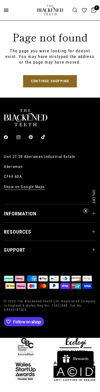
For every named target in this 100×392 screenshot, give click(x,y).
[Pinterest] (34, 137)
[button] (93, 196)
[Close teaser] (85, 210)
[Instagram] (22, 137)
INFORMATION (20, 214)
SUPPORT (14, 250)
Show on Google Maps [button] (24, 187)
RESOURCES (17, 232)
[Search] (75, 10)
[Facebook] (9, 137)
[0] (92, 10)
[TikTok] (47, 137)
